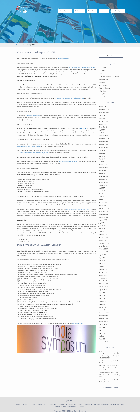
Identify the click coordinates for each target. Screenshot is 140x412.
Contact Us (104, 11)
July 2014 (102, 292)
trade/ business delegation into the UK (79, 209)
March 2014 (103, 304)
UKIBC (46, 404)
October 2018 (103, 144)
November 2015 (104, 246)
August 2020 (103, 115)
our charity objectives (33, 116)
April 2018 (102, 162)
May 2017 (102, 194)
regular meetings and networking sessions (70, 98)
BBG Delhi (53, 404)
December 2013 (104, 313)
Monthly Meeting (104, 88)
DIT (29, 404)
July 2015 (102, 258)
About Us (91, 11)
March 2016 (103, 234)
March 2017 (103, 200)
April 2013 (102, 336)
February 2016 (103, 237)
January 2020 (103, 124)
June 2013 (102, 330)
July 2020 (102, 118)
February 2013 (103, 342)
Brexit (100, 73)
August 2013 (103, 324)
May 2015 (102, 263)
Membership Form (118, 11)
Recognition (102, 94)
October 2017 (103, 179)
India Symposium (77, 323)
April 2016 (102, 231)
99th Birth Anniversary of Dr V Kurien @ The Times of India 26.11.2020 (108, 368)
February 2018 (103, 168)
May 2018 (102, 159)
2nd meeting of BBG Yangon (68, 161)
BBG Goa (80, 404)
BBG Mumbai (62, 404)
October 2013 (103, 319)
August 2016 (103, 220)
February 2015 (103, 272)
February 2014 (103, 307)
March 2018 (103, 165)
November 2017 (104, 176)
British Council (37, 404)
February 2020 (103, 121)
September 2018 (104, 147)
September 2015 (104, 252)
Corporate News (104, 79)
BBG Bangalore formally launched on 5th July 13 (32, 153)
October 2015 (103, 249)
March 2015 (103, 269)
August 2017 (103, 185)
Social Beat (82, 129)
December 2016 (104, 208)
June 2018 (102, 156)
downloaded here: (64, 59)
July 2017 (102, 188)
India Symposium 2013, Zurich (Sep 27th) (39, 244)
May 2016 (102, 229)
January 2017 (103, 205)
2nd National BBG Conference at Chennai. (82, 68)
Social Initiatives (104, 97)
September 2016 (104, 217)
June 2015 (102, 260)
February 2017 (103, 202)
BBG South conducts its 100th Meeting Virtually (108, 381)
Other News (102, 91)
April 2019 (102, 133)
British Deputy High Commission (109, 76)
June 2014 (102, 295)
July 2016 (102, 223)
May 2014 (102, 298)
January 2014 (103, 310)
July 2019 (102, 130)
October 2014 (103, 284)
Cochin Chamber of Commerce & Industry (70, 407)
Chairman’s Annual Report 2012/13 (36, 52)
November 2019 (104, 127)
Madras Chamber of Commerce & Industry (109, 404)
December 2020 (104, 110)
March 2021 (103, 107)
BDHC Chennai (21, 404)
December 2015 (104, 243)
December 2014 (104, 278)
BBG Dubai (88, 404)
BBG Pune (72, 404)
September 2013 (104, 321)
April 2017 (102, 197)
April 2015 (102, 266)
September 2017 (104, 182)
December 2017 (104, 173)
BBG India (102, 71)
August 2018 (103, 150)
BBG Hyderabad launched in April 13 (29, 146)
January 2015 (103, 275)
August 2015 (103, 255)
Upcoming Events (65, 11)
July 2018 (102, 153)
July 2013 (102, 327)
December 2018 (104, 139)
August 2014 (103, 290)
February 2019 (103, 136)
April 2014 (102, 301)
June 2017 (102, 191)
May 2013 (102, 333)
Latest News (102, 85)
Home (17, 45)
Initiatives (78, 11)
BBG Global (102, 68)
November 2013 (104, 316)
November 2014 (104, 281)
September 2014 (104, 287)
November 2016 (104, 211)
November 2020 (104, 112)
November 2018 (104, 141)
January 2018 (103, 170)
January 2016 (103, 240)
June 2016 (102, 226)
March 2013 (103, 339)
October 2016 (103, 214)
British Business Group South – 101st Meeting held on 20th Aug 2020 (109, 375)
